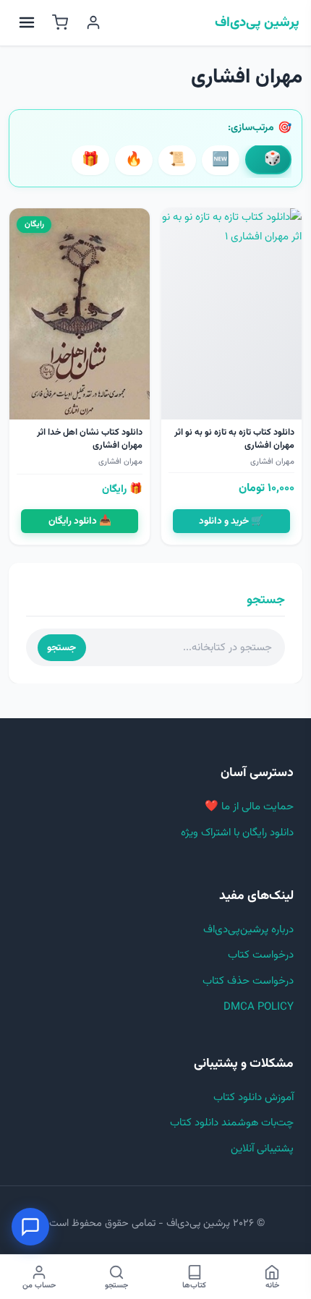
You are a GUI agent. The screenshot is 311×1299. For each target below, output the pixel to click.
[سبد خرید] (60, 22)
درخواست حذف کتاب (248, 981)
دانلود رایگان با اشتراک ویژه (237, 833)
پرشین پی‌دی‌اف (257, 23)
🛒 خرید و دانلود (231, 521)
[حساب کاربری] (93, 22)
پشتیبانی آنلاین (262, 1149)
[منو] (27, 22)
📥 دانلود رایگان (79, 521)
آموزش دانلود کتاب (253, 1097)
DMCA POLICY (258, 1007)
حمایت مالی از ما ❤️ (249, 806)
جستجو (61, 647)
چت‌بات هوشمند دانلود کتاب (232, 1123)
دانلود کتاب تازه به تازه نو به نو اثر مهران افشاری (234, 439)
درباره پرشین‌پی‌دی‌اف (248, 929)
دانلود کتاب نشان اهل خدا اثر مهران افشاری (89, 439)
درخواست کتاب (261, 955)
